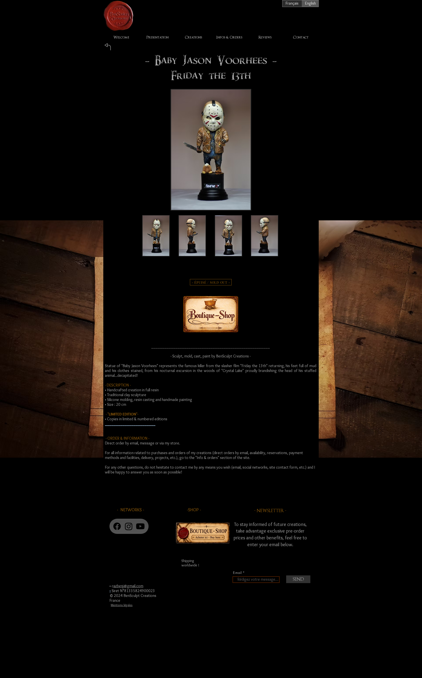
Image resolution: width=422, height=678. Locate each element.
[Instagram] (129, 526)
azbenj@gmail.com (128, 586)
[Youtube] (140, 526)
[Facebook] (117, 526)
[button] (156, 241)
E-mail (237, 572)
